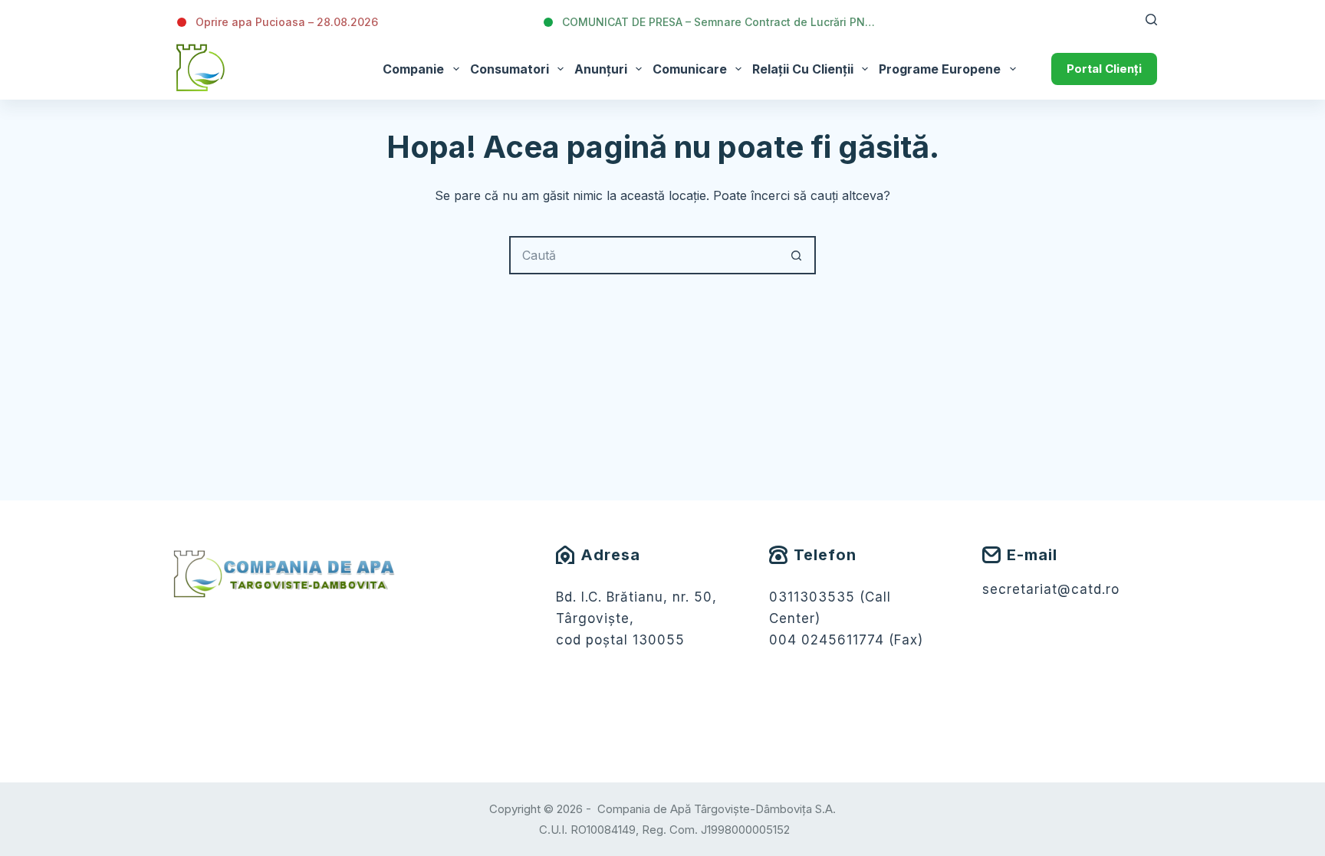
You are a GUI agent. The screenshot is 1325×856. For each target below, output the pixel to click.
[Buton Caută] (797, 255)
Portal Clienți (1104, 68)
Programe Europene (940, 69)
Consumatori (509, 69)
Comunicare (690, 69)
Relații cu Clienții (802, 69)
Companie (413, 69)
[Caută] (1151, 19)
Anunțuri (600, 69)
